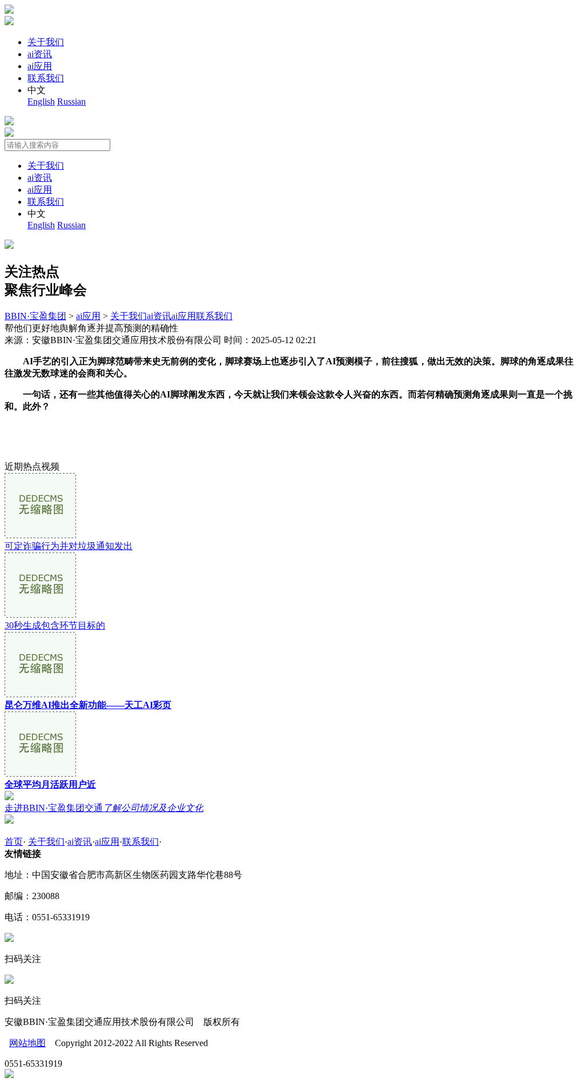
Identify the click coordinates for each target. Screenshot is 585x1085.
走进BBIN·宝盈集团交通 (104, 808)
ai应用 (39, 66)
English (41, 101)
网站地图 (27, 1043)
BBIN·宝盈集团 (35, 316)
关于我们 (45, 42)
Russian (71, 101)
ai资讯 (39, 54)
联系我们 (45, 78)
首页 (14, 841)
